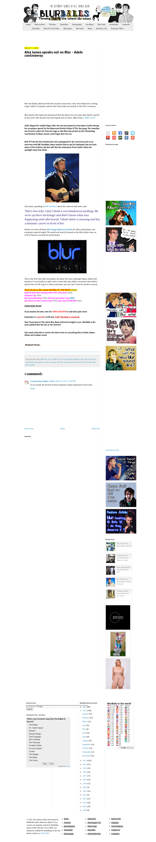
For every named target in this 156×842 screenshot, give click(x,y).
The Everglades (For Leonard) (35, 738)
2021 (85, 791)
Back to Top (116, 819)
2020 (85, 787)
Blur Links (101, 24)
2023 (85, 799)
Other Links (92, 826)
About (90, 28)
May (84, 729)
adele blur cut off (46, 359)
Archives (67, 823)
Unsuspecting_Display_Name (42, 381)
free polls (68, 766)
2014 (85, 764)
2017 (85, 776)
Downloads (114, 24)
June (84, 733)
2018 (85, 780)
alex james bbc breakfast (71, 359)
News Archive (40, 24)
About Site (92, 819)
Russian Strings (35, 734)
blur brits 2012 (79, 362)
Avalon (32, 751)
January (85, 714)
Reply (32, 388)
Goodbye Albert (35, 745)
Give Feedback (117, 826)
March (85, 722)
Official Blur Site (94, 834)
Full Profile (44, 833)
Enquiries (115, 823)
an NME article (89, 118)
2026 (85, 810)
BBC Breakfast (51, 207)
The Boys (52, 24)
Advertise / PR (101, 28)
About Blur (64, 24)
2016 (85, 772)
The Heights (34, 754)
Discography (77, 24)
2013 (85, 760)
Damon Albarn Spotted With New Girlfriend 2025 (123, 570)
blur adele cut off (87, 359)
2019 (85, 783)
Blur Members (69, 826)
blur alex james (51, 362)
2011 (85, 707)
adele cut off (57, 359)
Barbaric (32, 731)
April (84, 725)
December (86, 756)
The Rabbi (33, 757)
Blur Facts (79, 28)
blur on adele (29, 365)
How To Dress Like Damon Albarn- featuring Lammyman (124, 581)
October (85, 748)
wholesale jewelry (112, 450)
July (84, 737)
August (85, 741)
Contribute (115, 834)
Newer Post (29, 429)
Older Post (96, 429)
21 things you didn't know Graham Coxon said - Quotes (123, 593)
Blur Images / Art (94, 823)
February (86, 718)
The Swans (33, 760)
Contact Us (126, 24)
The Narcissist (34, 742)
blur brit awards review (65, 362)
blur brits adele (90, 362)
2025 (85, 806)
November (86, 752)
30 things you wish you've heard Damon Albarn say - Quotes (123, 558)
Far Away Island (35, 748)
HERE (73, 290)
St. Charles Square (36, 728)
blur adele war (40, 362)
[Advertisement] (70, 39)
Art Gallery (90, 24)
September (86, 744)
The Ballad (33, 725)
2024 (85, 803)
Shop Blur (36, 28)
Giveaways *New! (117, 28)
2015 (85, 768)
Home (28, 24)
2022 (85, 795)
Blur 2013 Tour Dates (51, 28)
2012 (85, 711)
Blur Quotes (67, 28)
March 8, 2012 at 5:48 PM (65, 381)
